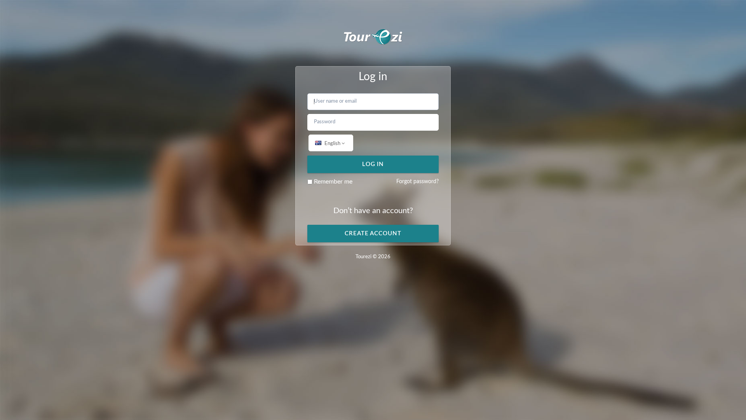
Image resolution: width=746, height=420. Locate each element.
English (332, 143)
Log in (373, 164)
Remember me (332, 181)
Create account (373, 233)
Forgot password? (417, 181)
